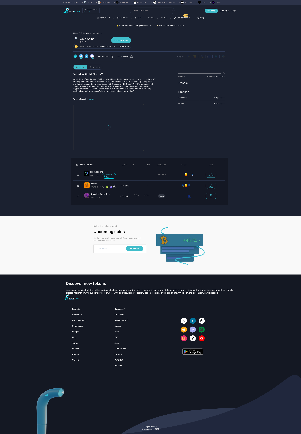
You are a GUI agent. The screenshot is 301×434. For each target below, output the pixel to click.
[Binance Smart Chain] (76, 46)
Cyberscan (95, 67)
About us (76, 354)
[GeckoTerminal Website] (111, 187)
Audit (117, 331)
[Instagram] (184, 339)
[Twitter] (184, 321)
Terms (75, 343)
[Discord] (193, 330)
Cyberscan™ (120, 309)
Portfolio (118, 365)
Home (75, 33)
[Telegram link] (86, 56)
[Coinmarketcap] (201, 321)
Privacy (75, 348)
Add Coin (224, 11)
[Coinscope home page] (72, 11)
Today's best (86, 33)
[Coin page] (100, 174)
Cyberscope (77, 326)
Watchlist (119, 360)
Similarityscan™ (121, 320)
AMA (117, 343)
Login (234, 11)
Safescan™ (119, 314)
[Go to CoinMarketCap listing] (114, 187)
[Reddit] (184, 330)
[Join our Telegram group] (193, 339)
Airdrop (118, 326)
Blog (74, 337)
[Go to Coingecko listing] (107, 187)
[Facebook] (193, 321)
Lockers (118, 354)
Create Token (121, 348)
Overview (80, 67)
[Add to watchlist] (78, 174)
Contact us (77, 314)
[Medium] (201, 330)
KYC (116, 337)
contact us (93, 99)
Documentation (79, 320)
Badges (180, 56)
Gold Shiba (97, 33)
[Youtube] (201, 339)
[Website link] (75, 56)
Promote (211, 11)
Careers (75, 360)
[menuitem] (103, 18)
